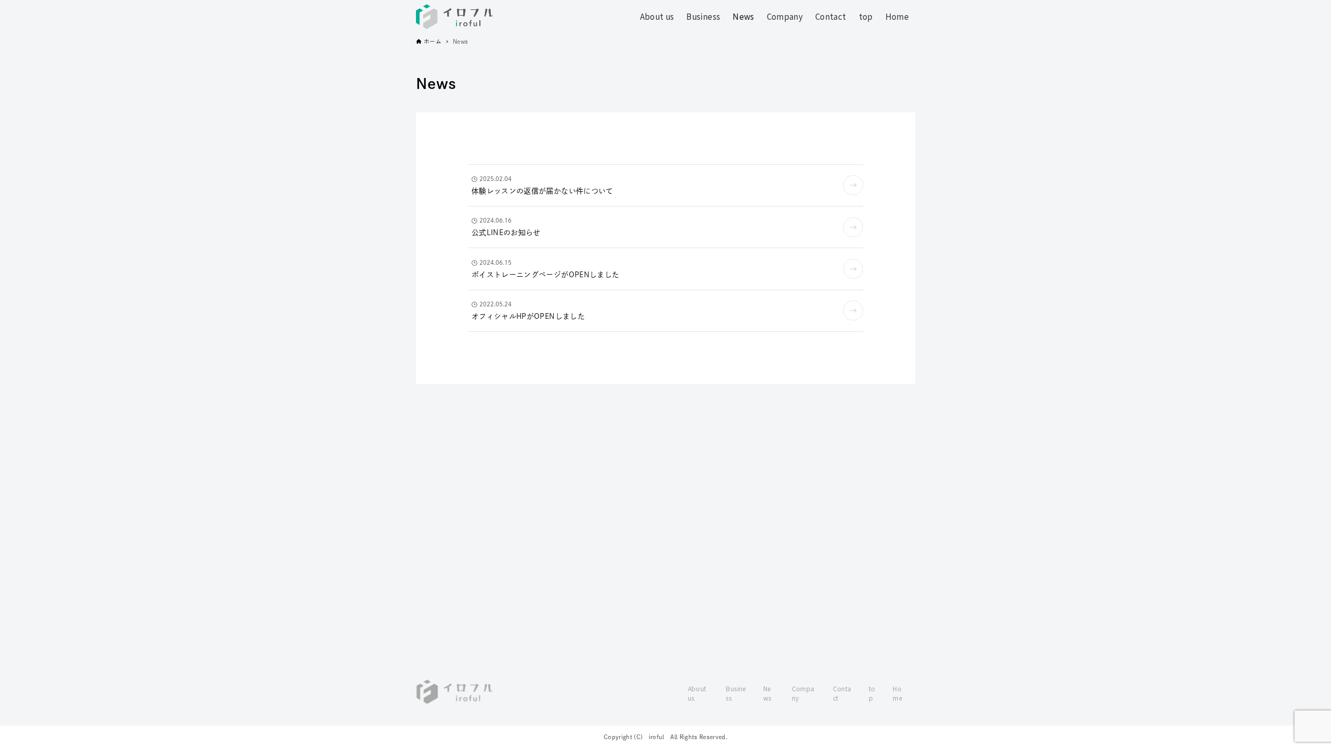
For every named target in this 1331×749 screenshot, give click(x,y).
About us (697, 693)
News (767, 693)
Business (736, 693)
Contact (842, 693)
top (872, 693)
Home (897, 693)
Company (803, 693)
